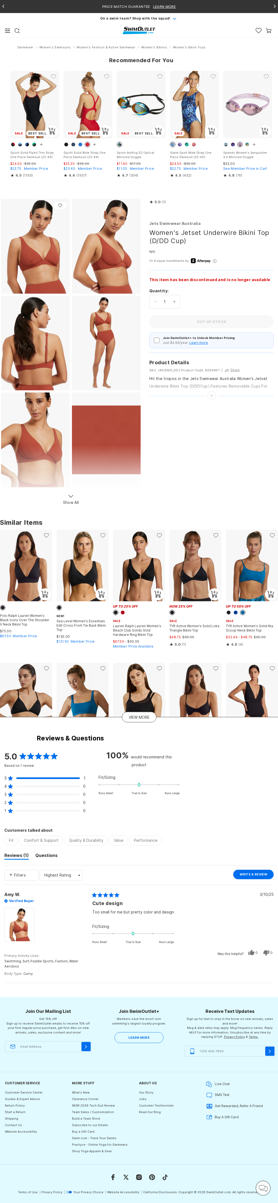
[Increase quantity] (174, 301)
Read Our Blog (150, 1112)
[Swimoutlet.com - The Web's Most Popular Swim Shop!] (139, 30)
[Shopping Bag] (268, 30)
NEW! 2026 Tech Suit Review (93, 1105)
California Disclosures (160, 1192)
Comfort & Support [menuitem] (41, 840)
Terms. (253, 1037)
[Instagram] (139, 1177)
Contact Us (13, 1125)
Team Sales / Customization (93, 1112)
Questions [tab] (46, 856)
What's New (81, 1092)
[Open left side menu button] (7, 30)
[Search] (17, 30)
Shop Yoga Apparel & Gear (92, 1151)
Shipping (11, 1118)
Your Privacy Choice (88, 1192)
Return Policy (15, 1105)
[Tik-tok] (165, 1177)
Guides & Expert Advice (22, 1099)
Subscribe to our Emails (90, 1125)
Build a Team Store (86, 1118)
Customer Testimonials (156, 1105)
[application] (263, 1188)
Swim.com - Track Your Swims (94, 1138)
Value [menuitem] (119, 840)
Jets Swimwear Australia (175, 223)
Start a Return (15, 1112)
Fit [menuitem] (11, 840)
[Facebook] (113, 1177)
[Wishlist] (258, 30)
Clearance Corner (85, 1099)
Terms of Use (28, 1192)
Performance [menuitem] (145, 840)
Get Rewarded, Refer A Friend (239, 1106)
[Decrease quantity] (155, 301)
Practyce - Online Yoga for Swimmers (100, 1145)
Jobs (143, 1099)
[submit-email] (86, 1046)
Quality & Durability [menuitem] (86, 840)
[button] (157, 202)
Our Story (146, 1092)
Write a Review (257, 875)
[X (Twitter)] (126, 1177)
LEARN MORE (139, 1037)
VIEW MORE (139, 717)
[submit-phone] (269, 1051)
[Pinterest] (152, 1177)
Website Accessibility (21, 1131)
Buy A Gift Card (227, 1117)
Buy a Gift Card (83, 1131)
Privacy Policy (234, 1037)
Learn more (198, 343)
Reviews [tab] (16, 856)
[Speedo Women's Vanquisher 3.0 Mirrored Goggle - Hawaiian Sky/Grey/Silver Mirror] (247, 104)
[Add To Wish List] (60, 205)
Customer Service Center (24, 1092)
